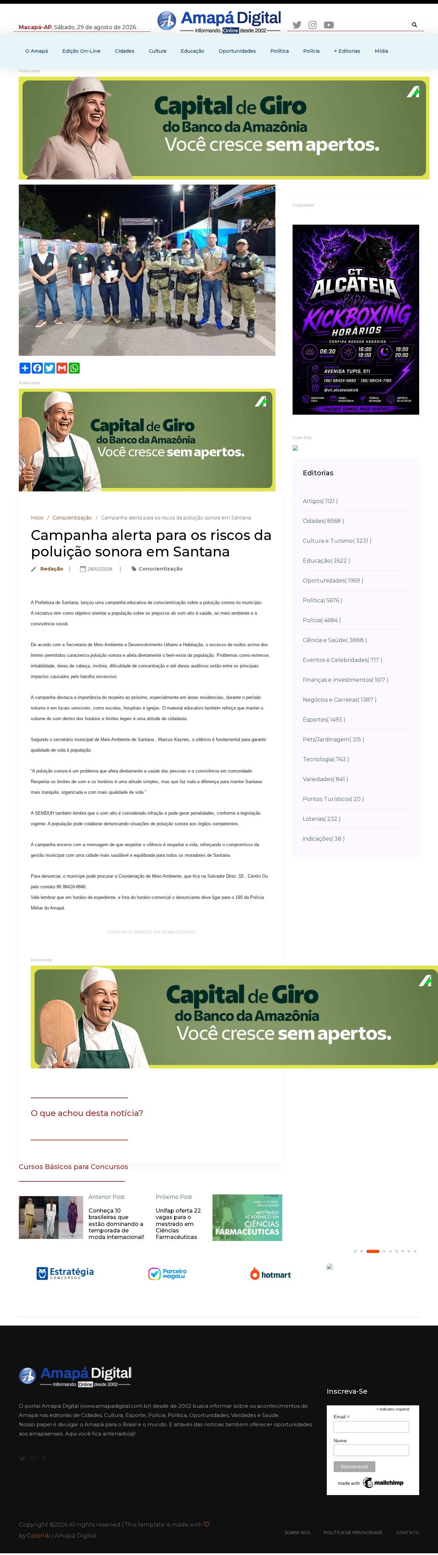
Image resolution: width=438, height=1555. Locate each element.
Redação (51, 569)
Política (279, 51)
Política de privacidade (353, 1532)
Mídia (381, 51)
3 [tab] (367, 1251)
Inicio (37, 518)
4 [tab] (379, 1251)
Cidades (124, 51)
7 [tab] (402, 1251)
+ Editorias (347, 51)
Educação (192, 51)
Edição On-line (81, 51)
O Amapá (36, 51)
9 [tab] (415, 1251)
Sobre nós (297, 1532)
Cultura (157, 51)
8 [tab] (409, 1251)
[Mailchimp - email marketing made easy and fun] (371, 1482)
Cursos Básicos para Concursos (73, 1167)
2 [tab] (361, 1251)
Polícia (311, 51)
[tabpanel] (73, 1273)
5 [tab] (390, 1251)
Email (342, 1417)
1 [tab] (355, 1251)
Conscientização (72, 518)
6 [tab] (396, 1251)
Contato (407, 1532)
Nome (340, 1440)
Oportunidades (237, 51)
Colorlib (38, 1535)
